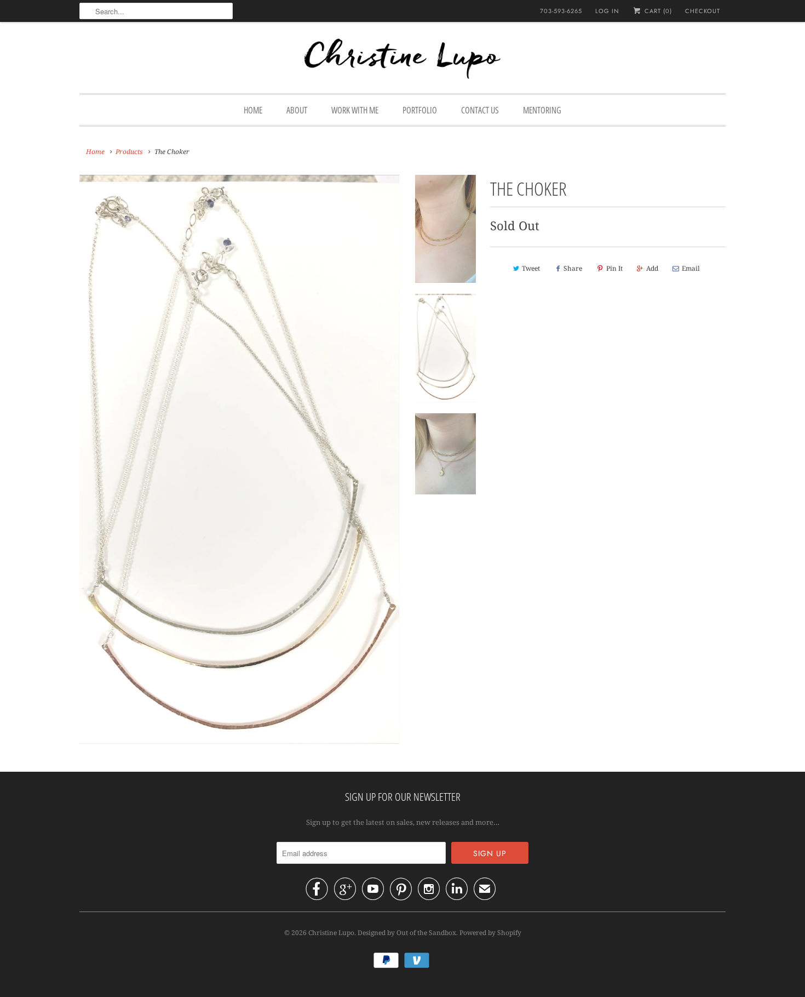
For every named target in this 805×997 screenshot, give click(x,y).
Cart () (657, 11)
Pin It (614, 268)
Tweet (531, 268)
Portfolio (420, 110)
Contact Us (480, 110)
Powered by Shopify (490, 932)
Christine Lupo (331, 932)
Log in (607, 11)
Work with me (354, 110)
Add (652, 268)
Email (691, 268)
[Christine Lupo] (402, 60)
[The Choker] (239, 459)
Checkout (702, 11)
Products (129, 151)
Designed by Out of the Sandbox (407, 932)
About (296, 110)
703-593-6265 (561, 11)
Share (573, 268)
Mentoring (542, 110)
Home (253, 110)
